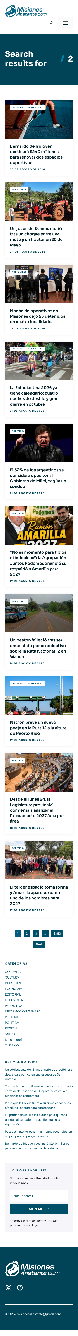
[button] (51, 23)
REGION (11, 1028)
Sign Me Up (39, 1209)
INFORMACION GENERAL (27, 107)
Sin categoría (14, 1040)
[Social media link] (8, 1287)
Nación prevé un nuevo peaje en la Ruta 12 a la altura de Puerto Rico (38, 728)
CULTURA (12, 977)
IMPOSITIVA (13, 1006)
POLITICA (18, 431)
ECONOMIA (13, 989)
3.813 (57, 933)
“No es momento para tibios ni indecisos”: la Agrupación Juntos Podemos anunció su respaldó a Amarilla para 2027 (38, 563)
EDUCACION (14, 1000)
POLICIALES (19, 189)
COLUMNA (13, 972)
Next (39, 944)
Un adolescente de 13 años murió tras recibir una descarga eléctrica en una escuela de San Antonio (39, 1074)
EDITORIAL (13, 994)
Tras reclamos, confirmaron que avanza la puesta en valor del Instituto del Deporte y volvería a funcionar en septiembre (39, 1091)
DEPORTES (13, 983)
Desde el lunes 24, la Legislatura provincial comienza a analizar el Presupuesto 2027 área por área (37, 810)
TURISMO (12, 1045)
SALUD (10, 1034)
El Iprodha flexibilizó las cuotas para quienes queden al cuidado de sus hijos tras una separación (36, 1119)
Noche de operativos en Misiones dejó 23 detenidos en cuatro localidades (37, 316)
